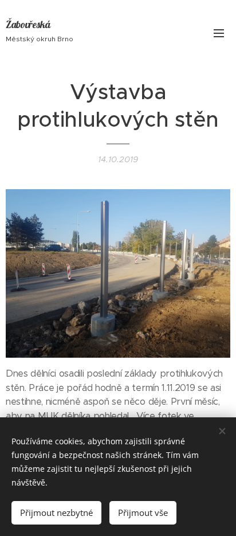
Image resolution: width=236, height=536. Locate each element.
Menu (218, 32)
